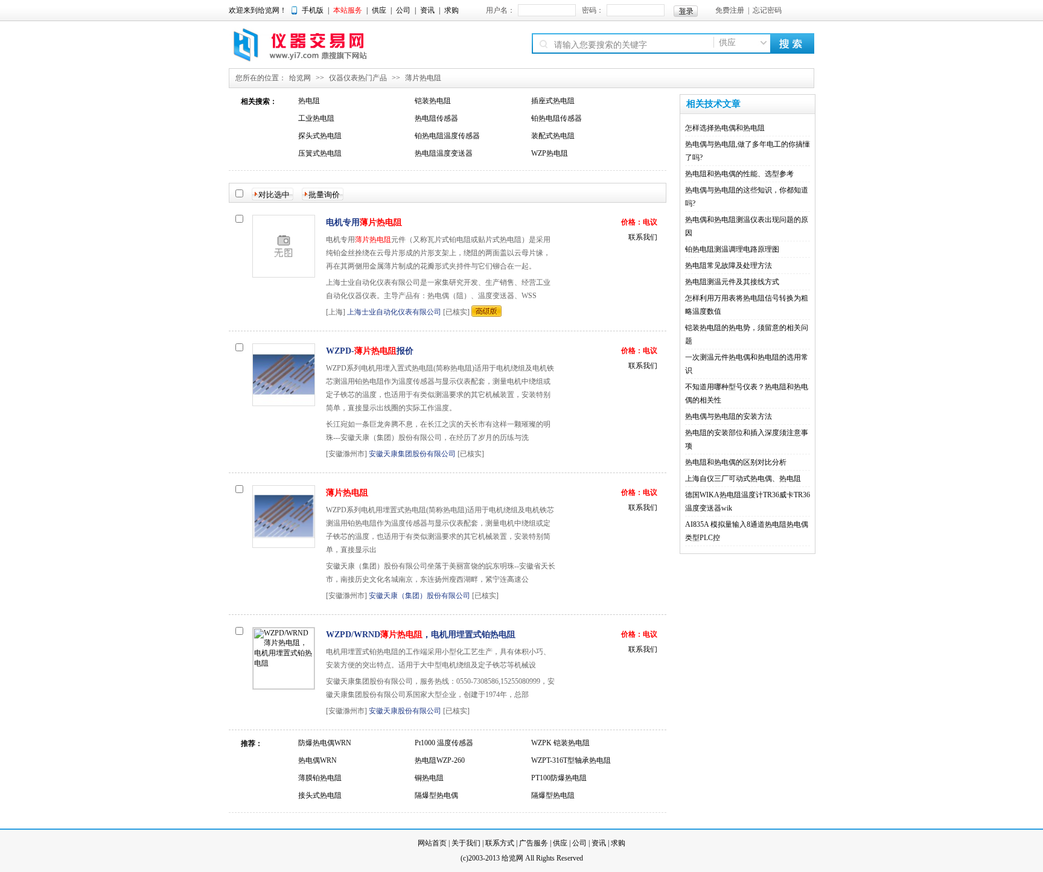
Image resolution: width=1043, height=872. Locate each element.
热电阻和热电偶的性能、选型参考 (739, 174)
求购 (451, 10)
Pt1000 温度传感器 (444, 743)
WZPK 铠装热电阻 (560, 743)
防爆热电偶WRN (324, 743)
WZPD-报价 (369, 350)
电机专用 (364, 222)
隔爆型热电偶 (436, 795)
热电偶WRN (317, 760)
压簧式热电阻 (320, 153)
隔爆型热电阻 (553, 795)
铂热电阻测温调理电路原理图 (732, 249)
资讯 (427, 10)
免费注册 (729, 10)
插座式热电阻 (553, 101)
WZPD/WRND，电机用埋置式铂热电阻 (420, 634)
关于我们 (465, 843)
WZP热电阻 (549, 153)
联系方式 (499, 843)
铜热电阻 (429, 778)
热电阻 (309, 101)
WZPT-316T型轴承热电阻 (571, 760)
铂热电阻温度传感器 (447, 136)
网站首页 (432, 843)
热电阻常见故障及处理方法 (728, 265)
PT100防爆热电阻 (559, 778)
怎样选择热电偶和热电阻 (725, 128)
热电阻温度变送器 (444, 153)
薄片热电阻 (423, 78)
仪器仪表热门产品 (358, 78)
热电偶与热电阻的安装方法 (728, 416)
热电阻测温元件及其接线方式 (732, 282)
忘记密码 (767, 10)
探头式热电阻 (320, 136)
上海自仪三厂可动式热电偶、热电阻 (743, 478)
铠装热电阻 (433, 101)
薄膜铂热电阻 (320, 778)
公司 (403, 10)
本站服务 (347, 10)
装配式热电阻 (553, 136)
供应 (379, 10)
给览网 (300, 78)
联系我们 (642, 237)
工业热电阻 (316, 118)
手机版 (313, 10)
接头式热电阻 (320, 795)
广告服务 (533, 843)
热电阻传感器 (436, 118)
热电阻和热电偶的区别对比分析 (735, 462)
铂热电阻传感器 (556, 118)
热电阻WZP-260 (440, 760)
